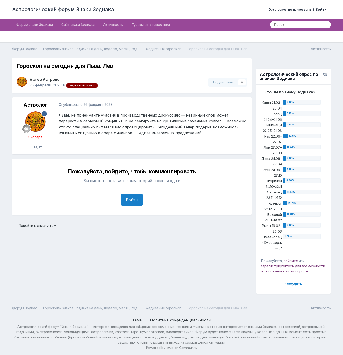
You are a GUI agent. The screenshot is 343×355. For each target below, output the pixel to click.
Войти (132, 199)
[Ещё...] (243, 105)
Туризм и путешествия (151, 24)
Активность (113, 24)
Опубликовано (85, 104)
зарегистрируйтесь (277, 266)
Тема (137, 320)
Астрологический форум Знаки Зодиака (63, 9)
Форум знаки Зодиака (34, 24)
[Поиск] (326, 24)
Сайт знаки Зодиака (78, 24)
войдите (291, 260)
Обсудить (293, 284)
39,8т (37, 147)
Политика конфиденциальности (180, 320)
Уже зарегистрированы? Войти (298, 9)
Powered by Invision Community (171, 347)
